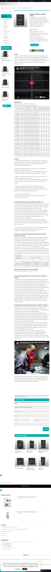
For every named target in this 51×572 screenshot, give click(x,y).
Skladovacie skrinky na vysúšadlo (43, 452)
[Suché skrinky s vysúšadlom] (32, 444)
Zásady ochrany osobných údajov (30, 566)
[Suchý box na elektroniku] (43, 461)
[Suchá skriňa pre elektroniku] (20, 444)
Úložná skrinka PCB (19, 468)
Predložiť (45, 429)
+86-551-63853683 (6, 543)
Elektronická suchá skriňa (6, 37)
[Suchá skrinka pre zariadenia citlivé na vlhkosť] (32, 461)
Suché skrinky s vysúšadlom (30, 452)
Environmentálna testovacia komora (6, 21)
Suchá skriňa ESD (5, 87)
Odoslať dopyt (34, 44)
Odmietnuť (17, 569)
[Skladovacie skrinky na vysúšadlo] (43, 444)
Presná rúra (4, 535)
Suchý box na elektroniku (41, 469)
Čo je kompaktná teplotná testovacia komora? (26, 496)
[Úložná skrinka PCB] (20, 461)
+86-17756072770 (8, 545)
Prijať (25, 569)
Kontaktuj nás (41, 564)
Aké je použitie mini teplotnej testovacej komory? (27, 511)
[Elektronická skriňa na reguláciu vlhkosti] (20, 20)
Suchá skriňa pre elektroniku (18, 452)
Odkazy (49, 564)
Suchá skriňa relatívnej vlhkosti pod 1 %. (6, 60)
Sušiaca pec (4, 533)
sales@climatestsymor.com (9, 547)
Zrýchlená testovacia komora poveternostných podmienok (6, 29)
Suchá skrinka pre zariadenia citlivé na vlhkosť (31, 469)
